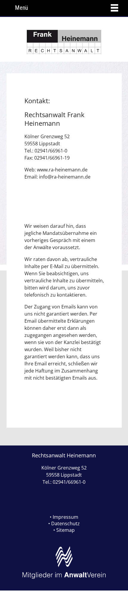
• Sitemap (64, 530)
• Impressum (64, 517)
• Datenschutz (64, 523)
